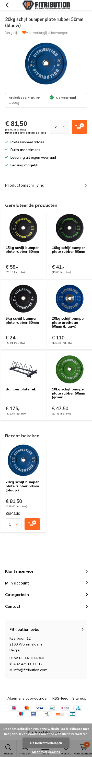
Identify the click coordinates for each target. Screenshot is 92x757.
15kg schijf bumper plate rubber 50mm (22, 249)
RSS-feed (60, 698)
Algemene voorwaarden (28, 698)
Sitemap (79, 698)
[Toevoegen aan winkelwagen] (32, 524)
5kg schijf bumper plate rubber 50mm (22, 320)
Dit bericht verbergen (46, 743)
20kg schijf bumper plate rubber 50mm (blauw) (22, 486)
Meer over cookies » (47, 752)
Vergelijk (12, 33)
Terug (7, 5)
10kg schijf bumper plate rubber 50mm (68, 249)
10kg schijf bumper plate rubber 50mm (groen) (68, 393)
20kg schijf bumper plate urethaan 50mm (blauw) (68, 322)
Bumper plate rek (21, 389)
